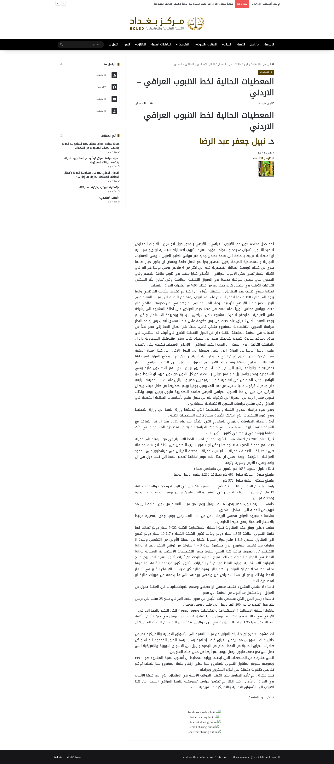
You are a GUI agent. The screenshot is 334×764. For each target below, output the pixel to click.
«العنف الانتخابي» (109, 197)
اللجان (227, 44)
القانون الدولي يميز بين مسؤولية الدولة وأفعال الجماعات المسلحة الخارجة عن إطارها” (91, 174)
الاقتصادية (234, 64)
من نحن (254, 44)
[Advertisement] (243, 233)
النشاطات (184, 44)
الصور (127, 44)
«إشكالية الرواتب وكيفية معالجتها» (99, 187)
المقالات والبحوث (207, 44)
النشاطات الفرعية (161, 44)
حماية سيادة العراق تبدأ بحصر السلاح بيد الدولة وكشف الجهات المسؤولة (193, 3)
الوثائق (141, 44)
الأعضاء (241, 44)
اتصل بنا (113, 44)
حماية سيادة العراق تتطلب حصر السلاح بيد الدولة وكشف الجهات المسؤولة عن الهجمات (90, 145)
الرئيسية (269, 44)
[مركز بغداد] (166, 23)
